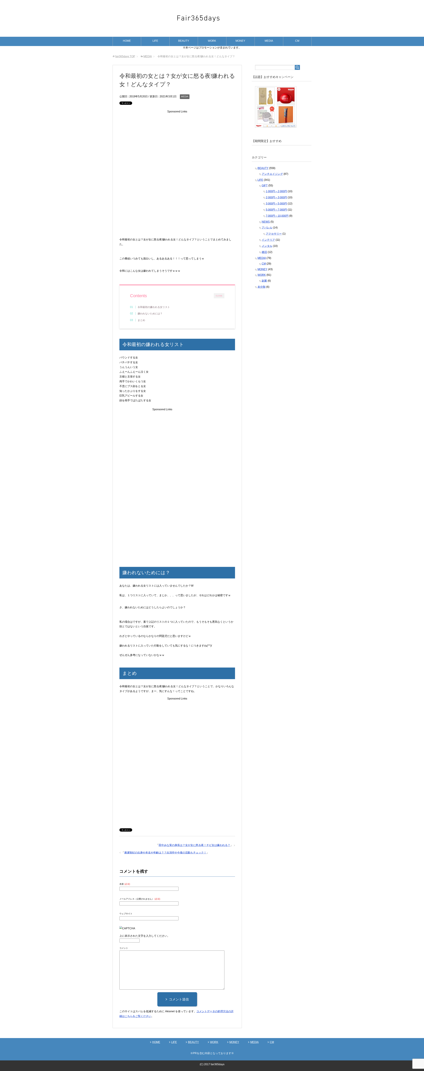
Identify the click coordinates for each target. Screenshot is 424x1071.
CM (297, 40)
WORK (212, 40)
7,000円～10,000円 (277, 215)
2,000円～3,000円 (276, 197)
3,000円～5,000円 (276, 203)
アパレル (267, 227)
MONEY (240, 40)
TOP (125, 56)
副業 (264, 280)
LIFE (155, 40)
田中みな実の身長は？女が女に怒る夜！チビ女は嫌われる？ (194, 845)
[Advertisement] (177, 149)
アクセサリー (274, 233)
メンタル (267, 246)
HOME (127, 40)
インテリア (268, 239)
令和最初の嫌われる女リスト (154, 307)
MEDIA (269, 40)
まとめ (141, 320)
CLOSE (219, 296)
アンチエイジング (272, 174)
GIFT (265, 185)
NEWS (266, 221)
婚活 (264, 252)
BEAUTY (183, 40)
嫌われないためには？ (150, 313)
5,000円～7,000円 (276, 209)
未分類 (261, 286)
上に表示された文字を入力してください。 (144, 935)
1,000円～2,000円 (276, 191)
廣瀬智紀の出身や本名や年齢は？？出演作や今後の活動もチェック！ (165, 852)
